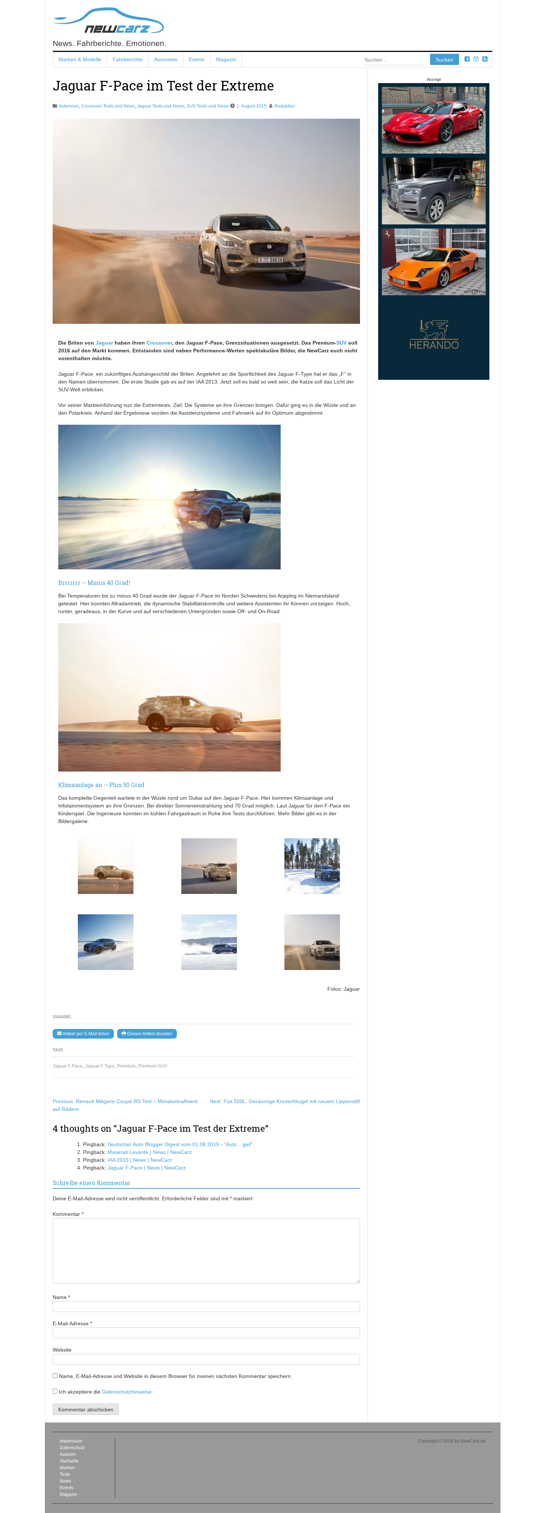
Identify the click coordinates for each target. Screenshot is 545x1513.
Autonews (165, 59)
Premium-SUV (152, 1066)
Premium (126, 1066)
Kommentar (68, 1214)
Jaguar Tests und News (160, 106)
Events (197, 59)
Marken (67, 1467)
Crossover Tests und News (108, 106)
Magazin (226, 59)
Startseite (69, 1461)
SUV (341, 343)
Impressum (71, 1441)
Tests (65, 1474)
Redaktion (284, 106)
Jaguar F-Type (99, 1066)
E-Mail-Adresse (72, 1323)
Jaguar (104, 343)
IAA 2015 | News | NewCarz (140, 1160)
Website (62, 1350)
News (65, 1481)
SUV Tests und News (207, 106)
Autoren (68, 1454)
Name (61, 1297)
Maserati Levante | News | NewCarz (150, 1152)
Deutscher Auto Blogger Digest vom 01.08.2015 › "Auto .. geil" (180, 1144)
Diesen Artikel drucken (149, 1033)
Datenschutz (72, 1447)
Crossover (159, 343)
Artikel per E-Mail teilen (85, 1033)
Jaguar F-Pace (67, 1066)
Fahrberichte (128, 59)
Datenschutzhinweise (127, 1392)
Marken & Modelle (80, 59)
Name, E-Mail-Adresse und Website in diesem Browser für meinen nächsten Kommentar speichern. (175, 1376)
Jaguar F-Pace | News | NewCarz (147, 1168)
